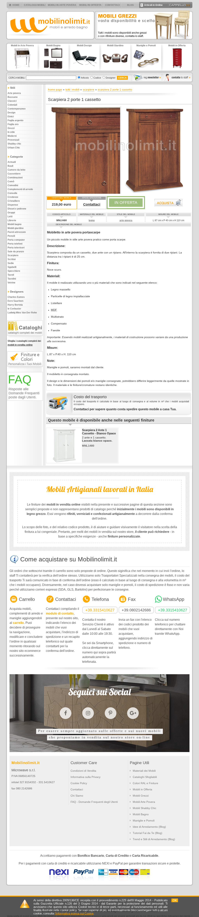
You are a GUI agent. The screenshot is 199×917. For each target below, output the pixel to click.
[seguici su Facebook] (65, 713)
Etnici (11, 116)
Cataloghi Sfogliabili (145, 776)
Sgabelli (12, 267)
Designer (110, 77)
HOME (15, 5)
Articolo (85, 77)
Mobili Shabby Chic (144, 808)
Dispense (13, 204)
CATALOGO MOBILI (34, 5)
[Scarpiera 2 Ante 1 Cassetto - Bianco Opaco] (64, 462)
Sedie (11, 263)
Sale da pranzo (16, 251)
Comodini (13, 185)
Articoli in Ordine (152, 5)
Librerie (12, 220)
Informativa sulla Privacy (85, 776)
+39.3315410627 (99, 610)
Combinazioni (15, 177)
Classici (12, 101)
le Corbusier (14, 308)
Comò (11, 181)
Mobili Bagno (141, 814)
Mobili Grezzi (141, 795)
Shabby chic (14, 143)
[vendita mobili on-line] (26, 337)
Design (11, 112)
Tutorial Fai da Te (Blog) (147, 833)
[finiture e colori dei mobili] (26, 368)
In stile (11, 132)
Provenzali (13, 140)
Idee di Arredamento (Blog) (149, 826)
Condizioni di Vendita (83, 770)
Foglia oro (13, 124)
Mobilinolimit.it (25, 763)
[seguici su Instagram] (88, 713)
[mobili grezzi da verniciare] (144, 40)
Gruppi (11, 212)
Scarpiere (13, 255)
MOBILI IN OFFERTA (90, 5)
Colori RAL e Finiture (145, 783)
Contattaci (91, 204)
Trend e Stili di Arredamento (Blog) (154, 839)
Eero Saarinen (15, 301)
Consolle (12, 193)
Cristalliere (14, 201)
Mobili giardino (16, 228)
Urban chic (14, 147)
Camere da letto (16, 169)
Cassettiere (14, 173)
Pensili (11, 236)
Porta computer (16, 239)
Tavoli (11, 275)
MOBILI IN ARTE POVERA (62, 5)
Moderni (12, 136)
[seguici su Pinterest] (110, 713)
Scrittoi (12, 259)
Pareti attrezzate (17, 232)
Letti (10, 216)
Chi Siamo (77, 795)
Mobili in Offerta (142, 789)
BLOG (130, 5)
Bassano (12, 97)
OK (175, 900)
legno (92, 220)
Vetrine (11, 282)
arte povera (126, 220)
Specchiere (14, 271)
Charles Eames (16, 297)
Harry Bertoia (15, 304)
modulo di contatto (60, 613)
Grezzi (11, 128)
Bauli (10, 166)
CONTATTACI (112, 5)
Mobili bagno (14, 224)
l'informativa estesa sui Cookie (74, 913)
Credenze (13, 197)
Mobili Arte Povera (144, 801)
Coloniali (12, 104)
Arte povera (14, 93)
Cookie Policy (79, 783)
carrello (18, 622)
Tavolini (12, 278)
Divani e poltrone (17, 208)
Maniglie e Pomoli (143, 820)
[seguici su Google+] (133, 713)
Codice (97, 77)
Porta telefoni (15, 243)
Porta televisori (16, 247)
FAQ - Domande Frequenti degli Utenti (94, 801)
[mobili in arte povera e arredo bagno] (50, 40)
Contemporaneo (16, 108)
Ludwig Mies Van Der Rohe (22, 312)
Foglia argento (15, 120)
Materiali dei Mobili (144, 770)
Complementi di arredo (20, 189)
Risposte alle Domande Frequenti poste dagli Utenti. (24, 393)
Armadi (12, 162)
